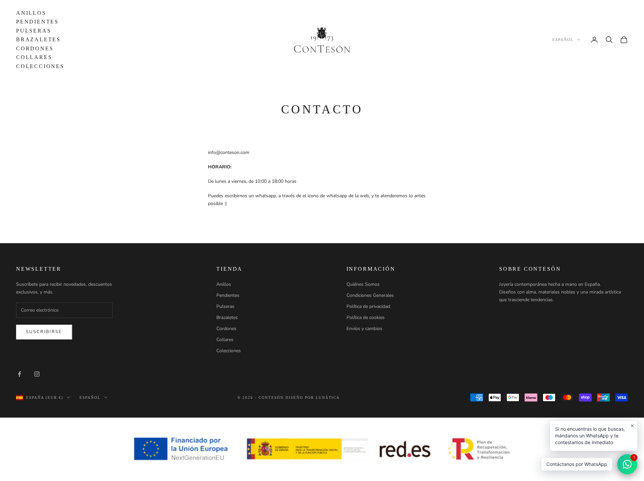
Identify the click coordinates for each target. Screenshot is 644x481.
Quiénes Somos (363, 284)
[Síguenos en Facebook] (19, 374)
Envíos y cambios (364, 328)
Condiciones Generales (370, 295)
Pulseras (33, 31)
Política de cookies (365, 317)
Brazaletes (38, 39)
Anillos (31, 13)
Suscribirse (44, 332)
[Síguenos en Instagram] (37, 374)
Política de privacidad (368, 306)
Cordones (34, 48)
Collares (34, 57)
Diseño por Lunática (312, 397)
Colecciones (40, 66)
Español (563, 40)
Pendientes (37, 21)
